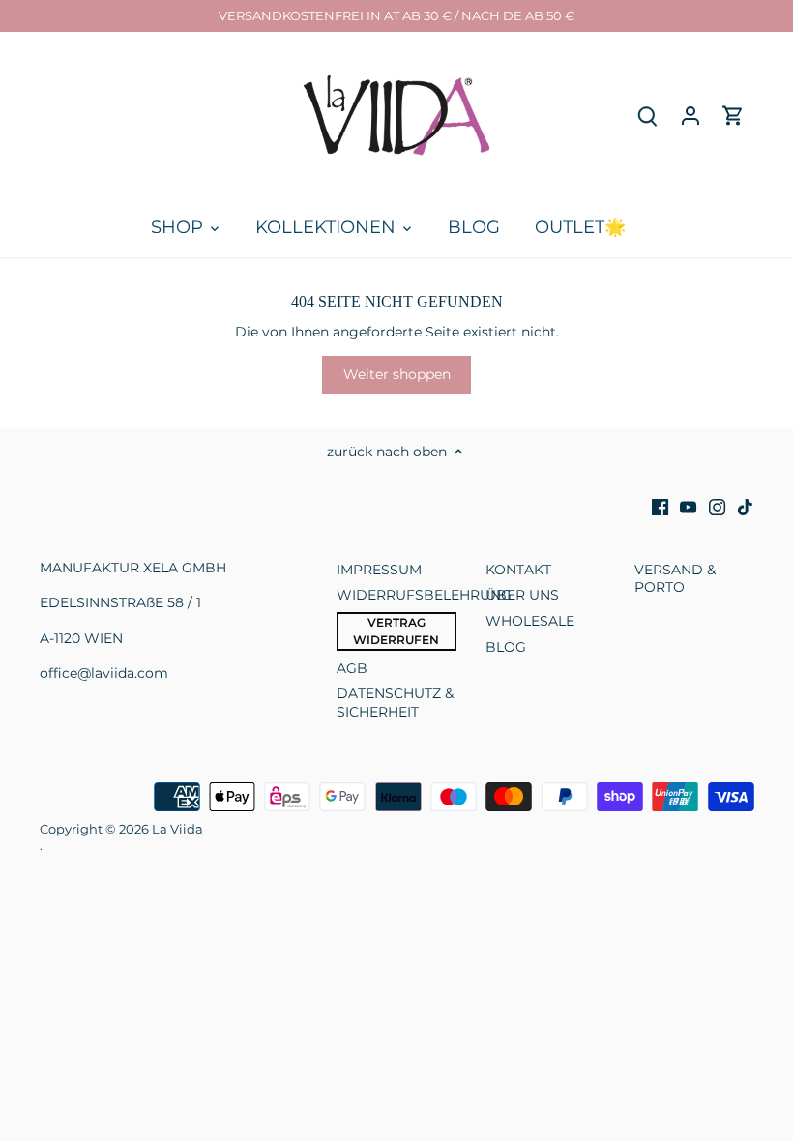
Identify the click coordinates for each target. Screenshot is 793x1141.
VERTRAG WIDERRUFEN (396, 631)
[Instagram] (717, 506)
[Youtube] (688, 506)
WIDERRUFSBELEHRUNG (424, 594)
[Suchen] (648, 115)
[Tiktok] (745, 506)
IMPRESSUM (379, 569)
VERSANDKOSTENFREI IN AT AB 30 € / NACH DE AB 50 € (396, 15)
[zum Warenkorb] (733, 115)
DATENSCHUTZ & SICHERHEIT (395, 702)
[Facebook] (660, 506)
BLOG (505, 647)
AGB (352, 668)
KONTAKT (518, 569)
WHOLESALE (529, 620)
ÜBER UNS (522, 594)
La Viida (177, 829)
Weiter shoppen (397, 374)
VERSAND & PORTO (675, 578)
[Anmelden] (690, 115)
